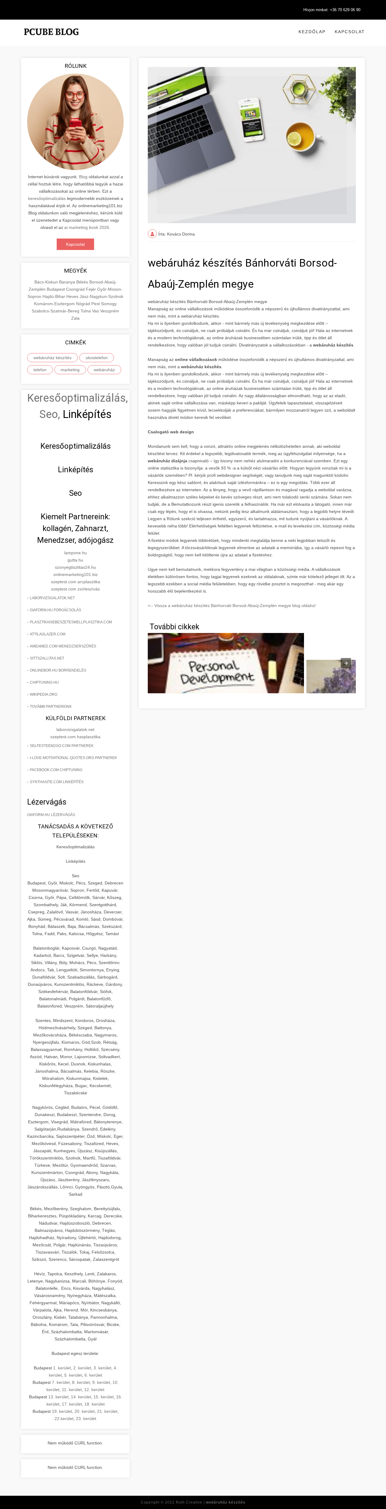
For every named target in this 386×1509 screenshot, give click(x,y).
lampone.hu (75, 552)
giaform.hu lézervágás (51, 815)
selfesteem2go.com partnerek (61, 746)
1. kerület (62, 1367)
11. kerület (72, 1389)
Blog (83, 176)
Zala (75, 318)
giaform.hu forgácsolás (55, 610)
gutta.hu (75, 560)
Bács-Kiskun (46, 282)
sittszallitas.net (47, 658)
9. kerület (101, 1382)
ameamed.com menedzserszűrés (63, 646)
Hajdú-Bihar (54, 296)
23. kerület (86, 1418)
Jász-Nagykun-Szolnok (101, 296)
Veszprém (109, 310)
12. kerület (94, 1389)
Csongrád (76, 289)
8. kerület (81, 1382)
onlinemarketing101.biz (75, 574)
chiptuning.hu (44, 682)
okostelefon (97, 357)
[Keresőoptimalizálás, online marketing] (51, 39)
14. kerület (81, 1396)
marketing (70, 369)
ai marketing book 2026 (86, 227)
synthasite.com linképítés (57, 782)
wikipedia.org (43, 694)
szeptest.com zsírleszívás (75, 589)
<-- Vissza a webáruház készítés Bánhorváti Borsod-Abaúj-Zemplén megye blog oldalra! (232, 605)
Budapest (56, 289)
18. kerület (94, 1404)
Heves (73, 296)
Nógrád (83, 303)
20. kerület (84, 1411)
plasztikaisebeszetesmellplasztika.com (71, 622)
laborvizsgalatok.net (52, 598)
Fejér (91, 289)
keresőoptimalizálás (47, 198)
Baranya (67, 282)
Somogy (109, 303)
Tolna (86, 310)
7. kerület (61, 1382)
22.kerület (64, 1418)
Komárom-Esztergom (55, 303)
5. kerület (73, 1375)
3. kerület (102, 1367)
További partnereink (51, 706)
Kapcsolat (350, 31)
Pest (96, 303)
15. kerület (103, 1396)
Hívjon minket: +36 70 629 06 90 (331, 10)
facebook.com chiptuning (56, 770)
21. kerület (107, 1411)
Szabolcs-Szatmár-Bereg (56, 310)
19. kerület (62, 1411)
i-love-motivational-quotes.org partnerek (73, 758)
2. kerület (82, 1367)
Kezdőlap (312, 31)
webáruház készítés (52, 357)
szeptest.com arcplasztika (75, 581)
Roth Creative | (210, 1502)
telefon (39, 369)
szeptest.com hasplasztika (75, 736)
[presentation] (346, 663)
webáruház (104, 369)
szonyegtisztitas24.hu (75, 567)
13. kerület (58, 1396)
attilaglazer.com (47, 634)
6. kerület (93, 1375)
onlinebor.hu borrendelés (58, 670)
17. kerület (72, 1404)
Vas (96, 310)
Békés (82, 282)
